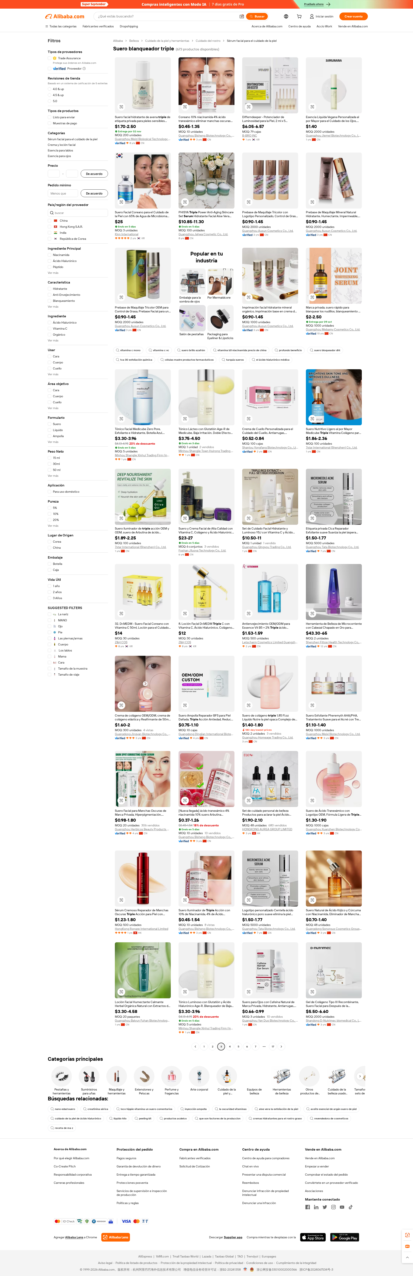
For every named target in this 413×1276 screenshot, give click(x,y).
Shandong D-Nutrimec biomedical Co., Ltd (334, 1020)
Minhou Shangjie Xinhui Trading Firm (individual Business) (143, 455)
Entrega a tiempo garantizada (136, 1174)
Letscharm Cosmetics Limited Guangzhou (270, 642)
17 (273, 1046)
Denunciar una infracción (259, 1203)
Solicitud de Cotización (194, 1166)
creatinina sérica (98, 1109)
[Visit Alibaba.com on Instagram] (333, 1207)
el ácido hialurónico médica (273, 359)
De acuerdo (94, 174)
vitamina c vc (161, 350)
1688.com (162, 1256)
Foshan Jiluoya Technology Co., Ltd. (202, 550)
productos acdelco (175, 1118)
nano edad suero (65, 1109)
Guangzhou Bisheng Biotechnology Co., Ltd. (206, 135)
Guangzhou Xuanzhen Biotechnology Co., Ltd (334, 829)
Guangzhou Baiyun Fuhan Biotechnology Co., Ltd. (143, 1020)
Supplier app (233, 1237)
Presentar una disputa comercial (264, 1174)
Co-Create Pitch (65, 1166)
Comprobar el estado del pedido (326, 1174)
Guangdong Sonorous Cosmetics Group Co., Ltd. (334, 928)
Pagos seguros (126, 1158)
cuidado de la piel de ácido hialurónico (78, 1118)
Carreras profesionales (69, 1182)
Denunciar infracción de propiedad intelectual (265, 1193)
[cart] (300, 17)
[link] (407, 1235)
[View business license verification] (245, 1269)
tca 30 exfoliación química (136, 359)
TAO (240, 1256)
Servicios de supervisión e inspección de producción (142, 1193)
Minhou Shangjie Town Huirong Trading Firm (206, 451)
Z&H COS (121, 642)
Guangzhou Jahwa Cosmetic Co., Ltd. (203, 234)
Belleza (134, 40)
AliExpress (145, 1256)
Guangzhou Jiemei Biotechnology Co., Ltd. (334, 135)
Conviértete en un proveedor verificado (331, 1182)
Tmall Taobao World (185, 1256)
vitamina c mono (130, 350)
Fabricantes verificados (195, 1158)
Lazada (206, 1256)
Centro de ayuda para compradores (266, 1158)
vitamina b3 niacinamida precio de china (242, 350)
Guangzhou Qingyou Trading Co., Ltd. (266, 547)
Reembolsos (250, 1182)
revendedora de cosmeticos (331, 1118)
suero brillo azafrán (193, 350)
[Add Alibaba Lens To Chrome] (115, 1237)
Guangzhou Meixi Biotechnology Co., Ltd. (333, 734)
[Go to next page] (281, 1046)
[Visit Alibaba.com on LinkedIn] (316, 1207)
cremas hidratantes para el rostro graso (277, 1118)
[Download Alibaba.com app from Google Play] (344, 1237)
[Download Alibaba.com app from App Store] (313, 1237)
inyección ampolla (196, 1109)
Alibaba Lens (74, 1237)
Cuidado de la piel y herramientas (167, 40)
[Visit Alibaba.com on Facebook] (307, 1207)
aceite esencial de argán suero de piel (334, 1109)
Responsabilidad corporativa (73, 1174)
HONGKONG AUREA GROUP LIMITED (267, 829)
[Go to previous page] (195, 1046)
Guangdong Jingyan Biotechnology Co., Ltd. (143, 734)
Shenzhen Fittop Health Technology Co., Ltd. (334, 642)
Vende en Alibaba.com (320, 1158)
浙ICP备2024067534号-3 (316, 1269)
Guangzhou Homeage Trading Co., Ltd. (267, 737)
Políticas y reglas (128, 1203)
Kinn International (126, 234)
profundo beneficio (290, 350)
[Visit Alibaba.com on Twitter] (324, 1207)
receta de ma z (64, 1128)
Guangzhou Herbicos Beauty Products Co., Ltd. (143, 829)
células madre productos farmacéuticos (189, 359)
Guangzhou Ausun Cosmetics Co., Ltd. (267, 230)
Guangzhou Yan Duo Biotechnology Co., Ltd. (270, 1020)
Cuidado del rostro (208, 40)
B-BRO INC (249, 135)
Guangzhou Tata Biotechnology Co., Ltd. (332, 547)
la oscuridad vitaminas (233, 1109)
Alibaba (118, 40)
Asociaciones (314, 1191)
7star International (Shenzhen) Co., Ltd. (331, 447)
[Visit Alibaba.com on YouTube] (342, 1207)
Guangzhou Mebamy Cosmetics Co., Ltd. (333, 329)
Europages (269, 1256)
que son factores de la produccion (219, 1118)
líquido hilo (120, 1118)
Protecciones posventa (132, 1182)
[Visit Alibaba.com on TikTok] (350, 1207)
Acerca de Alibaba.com (70, 1149)
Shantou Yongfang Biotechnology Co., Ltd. (270, 447)
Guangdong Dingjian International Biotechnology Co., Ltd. (206, 734)
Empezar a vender (317, 1166)
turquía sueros (235, 359)
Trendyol (252, 1256)
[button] (241, 16)
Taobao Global (224, 1256)
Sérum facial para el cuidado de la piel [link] (252, 40)
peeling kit (145, 1118)
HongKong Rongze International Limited (141, 928)
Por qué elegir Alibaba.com (71, 1158)
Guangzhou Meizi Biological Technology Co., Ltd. (143, 139)
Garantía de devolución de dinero (139, 1166)
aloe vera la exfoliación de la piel (278, 1109)
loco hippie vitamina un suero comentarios (146, 1109)
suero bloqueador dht (327, 350)
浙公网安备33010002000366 (277, 1269)
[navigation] (78, 544)
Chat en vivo (250, 1166)
